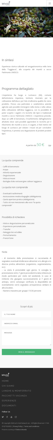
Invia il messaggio (26, 352)
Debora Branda (21, 430)
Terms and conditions (31, 426)
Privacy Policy (17, 426)
